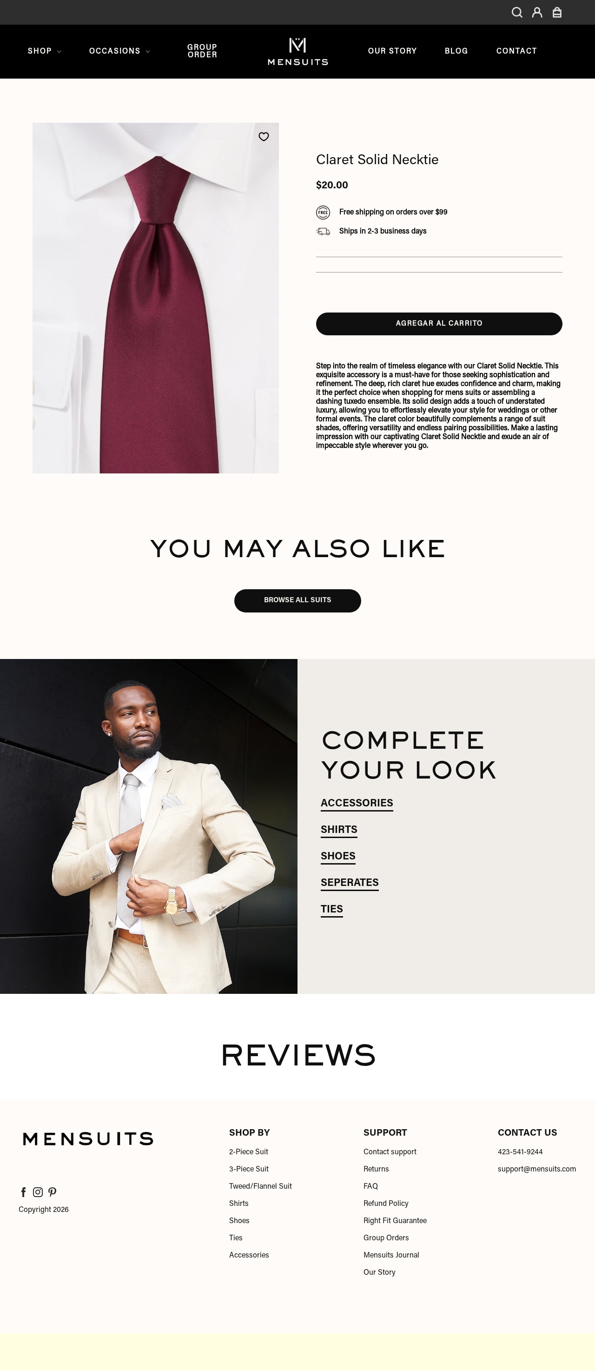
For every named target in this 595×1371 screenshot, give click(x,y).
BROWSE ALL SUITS (297, 600)
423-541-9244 (520, 1152)
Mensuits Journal (391, 1255)
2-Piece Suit (248, 1152)
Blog (457, 51)
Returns (376, 1169)
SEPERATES (350, 884)
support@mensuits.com (537, 1169)
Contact (516, 51)
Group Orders (386, 1238)
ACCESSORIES (357, 804)
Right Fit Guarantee (395, 1221)
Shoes (239, 1221)
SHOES (338, 857)
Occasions (115, 51)
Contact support (390, 1152)
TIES (332, 910)
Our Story (392, 51)
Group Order (202, 51)
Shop (40, 51)
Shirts (239, 1204)
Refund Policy (386, 1204)
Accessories (249, 1255)
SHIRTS (339, 830)
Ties (236, 1238)
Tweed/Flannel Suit (260, 1187)
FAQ (371, 1187)
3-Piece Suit (249, 1169)
